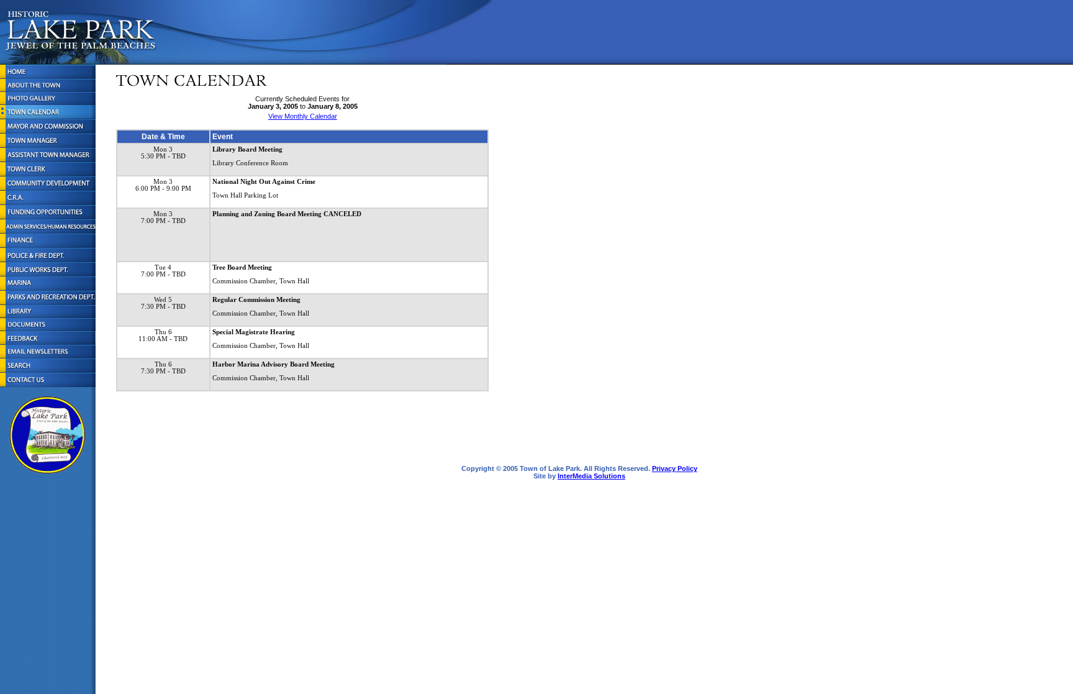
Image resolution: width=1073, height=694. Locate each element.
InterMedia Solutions (591, 476)
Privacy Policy (674, 468)
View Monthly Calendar (302, 116)
